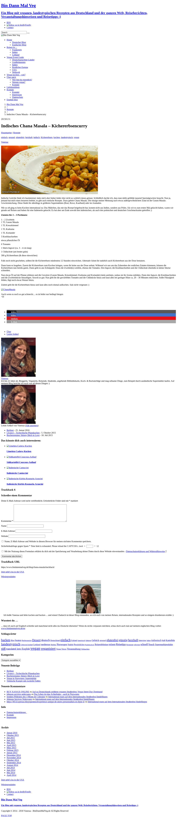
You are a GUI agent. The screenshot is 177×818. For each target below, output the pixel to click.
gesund (12, 137)
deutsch (45, 640)
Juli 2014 (11, 767)
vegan (76, 137)
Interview (142, 640)
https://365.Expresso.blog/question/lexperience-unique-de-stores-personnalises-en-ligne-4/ (46, 702)
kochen (57, 137)
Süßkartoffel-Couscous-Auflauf (21, 462)
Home (9, 40)
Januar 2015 (12, 752)
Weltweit (16, 72)
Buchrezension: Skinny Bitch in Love (23, 435)
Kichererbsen (46, 137)
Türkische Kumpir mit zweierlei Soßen (24, 681)
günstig (123, 640)
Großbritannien (18, 62)
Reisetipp (121, 644)
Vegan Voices (61, 649)
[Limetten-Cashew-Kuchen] (19, 446)
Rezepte (16, 132)
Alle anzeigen (32, 425)
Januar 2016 (12, 733)
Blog (13, 640)
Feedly (28, 25)
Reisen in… (12, 47)
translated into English (18, 648)
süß (3, 648)
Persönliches (79, 644)
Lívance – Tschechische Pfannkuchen (23, 433)
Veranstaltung (74, 648)
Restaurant (129, 645)
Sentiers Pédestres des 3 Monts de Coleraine (26, 697)
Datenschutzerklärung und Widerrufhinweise (145, 551)
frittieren (88, 640)
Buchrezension (27, 640)
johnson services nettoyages (19, 694)
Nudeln (70, 645)
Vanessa (4, 142)
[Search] (28, 33)
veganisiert (48, 648)
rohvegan (137, 645)
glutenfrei (20, 137)
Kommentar (7, 521)
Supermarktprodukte (164, 644)
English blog (12, 100)
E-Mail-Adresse (8, 531)
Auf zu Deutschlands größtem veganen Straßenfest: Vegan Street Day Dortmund (67, 692)
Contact (10, 27)
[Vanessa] (18, 376)
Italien (15, 52)
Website (4, 536)
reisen (112, 644)
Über (9, 331)
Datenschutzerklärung (17, 712)
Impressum (17, 95)
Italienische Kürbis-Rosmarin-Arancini (25, 484)
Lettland (15, 55)
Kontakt (15, 85)
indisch (36, 137)
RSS (9, 22)
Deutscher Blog (19, 42)
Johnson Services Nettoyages (19, 699)
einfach (4, 137)
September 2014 (14, 762)
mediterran (45, 644)
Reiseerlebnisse (101, 644)
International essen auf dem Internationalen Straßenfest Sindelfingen (77, 697)
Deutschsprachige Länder (23, 60)
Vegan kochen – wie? (16, 75)
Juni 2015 (11, 740)
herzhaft (28, 137)
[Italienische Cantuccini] (18, 467)
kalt (163, 640)
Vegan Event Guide (15, 57)
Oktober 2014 (13, 760)
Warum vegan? (18, 82)
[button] (11, 312)
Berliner (10, 430)
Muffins (53, 645)
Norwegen (62, 644)
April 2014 (11, 775)
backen (5, 640)
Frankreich (17, 50)
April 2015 (11, 745)
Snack (151, 644)
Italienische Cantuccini (17, 473)
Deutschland (55, 640)
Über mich (11, 77)
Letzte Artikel (13, 334)
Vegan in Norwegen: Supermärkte (21, 678)
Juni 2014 (11, 770)
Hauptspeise (6, 132)
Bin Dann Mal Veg (11, 799)
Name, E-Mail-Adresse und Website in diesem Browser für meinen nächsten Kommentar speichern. (47, 541)
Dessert (36, 640)
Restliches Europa (20, 67)
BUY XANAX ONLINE (18, 692)
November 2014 (14, 757)
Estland (74, 640)
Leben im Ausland (27, 645)
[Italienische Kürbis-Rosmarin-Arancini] (25, 478)
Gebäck (95, 640)
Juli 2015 (11, 738)
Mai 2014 (11, 772)
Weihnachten (85, 649)
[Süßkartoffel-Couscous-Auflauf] (21, 457)
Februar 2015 (12, 750)
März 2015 (11, 748)
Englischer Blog (19, 45)
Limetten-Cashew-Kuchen (19, 451)
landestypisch (67, 137)
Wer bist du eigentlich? (22, 80)
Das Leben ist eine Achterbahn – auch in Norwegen (56, 694)
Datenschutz (17, 97)
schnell (144, 644)
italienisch (156, 640)
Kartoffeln (170, 640)
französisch (81, 640)
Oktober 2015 (13, 735)
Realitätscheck (89, 645)
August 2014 (12, 765)
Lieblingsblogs (13, 87)
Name (3, 526)
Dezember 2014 (14, 755)
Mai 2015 (11, 743)
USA (14, 70)
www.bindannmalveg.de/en (13, 628)
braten (18, 640)
